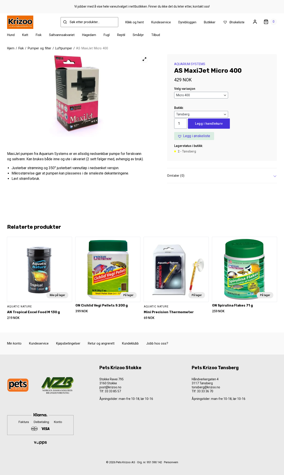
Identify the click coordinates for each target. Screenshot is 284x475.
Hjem (10, 48)
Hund (11, 35)
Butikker (209, 22)
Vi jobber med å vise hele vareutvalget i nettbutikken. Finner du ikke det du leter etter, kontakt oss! (142, 6)
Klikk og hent (134, 22)
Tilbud (155, 35)
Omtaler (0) (176, 175)
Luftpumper (63, 48)
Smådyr (138, 35)
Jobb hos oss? (157, 343)
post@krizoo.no (110, 387)
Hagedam (89, 35)
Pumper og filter (39, 48)
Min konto (14, 343)
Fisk (38, 35)
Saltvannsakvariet (62, 35)
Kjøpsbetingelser (68, 343)
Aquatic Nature (19, 306)
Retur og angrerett (101, 343)
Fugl (107, 35)
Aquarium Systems (189, 64)
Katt (25, 35)
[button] (194, 136)
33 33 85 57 (113, 391)
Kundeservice (161, 22)
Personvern (171, 462)
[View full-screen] (144, 59)
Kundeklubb (130, 343)
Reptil (121, 35)
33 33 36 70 (205, 391)
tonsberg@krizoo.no (206, 387)
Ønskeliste (237, 22)
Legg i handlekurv (209, 123)
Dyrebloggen (187, 22)
